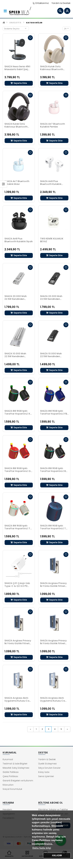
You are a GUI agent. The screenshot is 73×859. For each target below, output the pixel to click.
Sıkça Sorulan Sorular (49, 767)
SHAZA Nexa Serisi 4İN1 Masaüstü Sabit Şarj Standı (17, 69)
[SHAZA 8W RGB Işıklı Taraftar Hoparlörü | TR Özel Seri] (18, 508)
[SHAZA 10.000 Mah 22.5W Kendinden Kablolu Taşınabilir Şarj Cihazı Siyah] (54, 336)
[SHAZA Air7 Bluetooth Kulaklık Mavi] (18, 164)
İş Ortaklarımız (41, 3)
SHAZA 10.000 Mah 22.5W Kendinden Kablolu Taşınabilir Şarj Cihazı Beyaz (17, 358)
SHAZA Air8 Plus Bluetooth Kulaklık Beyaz (50, 184)
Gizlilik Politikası (11, 772)
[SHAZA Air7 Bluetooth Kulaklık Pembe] (54, 107)
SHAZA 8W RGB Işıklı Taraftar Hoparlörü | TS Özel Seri (53, 528)
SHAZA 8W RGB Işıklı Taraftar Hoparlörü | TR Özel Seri (18, 528)
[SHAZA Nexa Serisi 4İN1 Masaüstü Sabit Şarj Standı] (18, 49)
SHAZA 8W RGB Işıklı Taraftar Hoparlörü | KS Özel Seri (18, 413)
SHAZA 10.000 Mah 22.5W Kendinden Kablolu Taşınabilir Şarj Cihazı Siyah (53, 358)
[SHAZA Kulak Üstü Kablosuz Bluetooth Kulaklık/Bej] (54, 49)
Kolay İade (43, 772)
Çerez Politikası (10, 776)
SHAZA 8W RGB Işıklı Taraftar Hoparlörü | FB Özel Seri (53, 413)
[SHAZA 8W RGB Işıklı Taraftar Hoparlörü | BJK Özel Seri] (54, 451)
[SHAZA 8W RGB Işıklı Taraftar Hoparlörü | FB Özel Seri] (54, 394)
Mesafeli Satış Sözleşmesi (16, 767)
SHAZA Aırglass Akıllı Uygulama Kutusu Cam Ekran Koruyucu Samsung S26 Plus (53, 702)
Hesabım (7, 809)
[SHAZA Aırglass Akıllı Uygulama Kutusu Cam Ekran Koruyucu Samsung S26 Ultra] (18, 681)
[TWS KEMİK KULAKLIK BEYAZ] (54, 221)
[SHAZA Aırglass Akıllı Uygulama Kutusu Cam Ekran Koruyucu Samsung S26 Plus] (54, 681)
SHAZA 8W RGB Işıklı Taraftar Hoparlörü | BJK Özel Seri (54, 471)
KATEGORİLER (34, 22)
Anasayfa (15, 22)
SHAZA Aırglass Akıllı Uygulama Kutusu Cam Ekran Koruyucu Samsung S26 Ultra (18, 702)
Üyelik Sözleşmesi (47, 763)
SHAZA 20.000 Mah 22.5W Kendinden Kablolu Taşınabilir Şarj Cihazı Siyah (53, 300)
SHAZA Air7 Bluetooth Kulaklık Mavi (16, 183)
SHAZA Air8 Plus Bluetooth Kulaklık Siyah (18, 240)
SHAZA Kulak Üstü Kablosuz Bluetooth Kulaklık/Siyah (15, 126)
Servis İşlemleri (46, 776)
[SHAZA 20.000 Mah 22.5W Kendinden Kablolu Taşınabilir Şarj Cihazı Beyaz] (18, 279)
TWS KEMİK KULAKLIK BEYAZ (51, 240)
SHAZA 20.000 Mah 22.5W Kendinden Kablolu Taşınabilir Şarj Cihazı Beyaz (17, 300)
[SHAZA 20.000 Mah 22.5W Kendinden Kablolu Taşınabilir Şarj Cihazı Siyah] (54, 279)
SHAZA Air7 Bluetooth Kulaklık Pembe (52, 125)
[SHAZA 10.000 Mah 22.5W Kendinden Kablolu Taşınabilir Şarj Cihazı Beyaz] (18, 336)
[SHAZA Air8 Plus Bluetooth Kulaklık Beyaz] (54, 164)
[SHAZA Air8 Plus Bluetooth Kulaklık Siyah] (18, 221)
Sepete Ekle (20, 83)
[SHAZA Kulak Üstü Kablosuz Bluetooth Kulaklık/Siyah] (18, 107)
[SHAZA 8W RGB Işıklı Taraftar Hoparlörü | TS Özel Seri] (54, 508)
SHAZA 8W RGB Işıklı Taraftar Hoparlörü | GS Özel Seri (18, 471)
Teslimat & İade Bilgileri (15, 763)
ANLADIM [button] (57, 855)
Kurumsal (8, 759)
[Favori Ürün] (30, 37)
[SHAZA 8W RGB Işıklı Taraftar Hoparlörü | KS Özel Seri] (18, 394)
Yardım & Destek (61, 3)
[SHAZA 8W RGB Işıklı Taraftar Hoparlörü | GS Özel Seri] (18, 451)
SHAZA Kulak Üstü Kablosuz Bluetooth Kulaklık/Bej (51, 69)
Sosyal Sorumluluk (12, 789)
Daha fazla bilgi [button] (41, 848)
